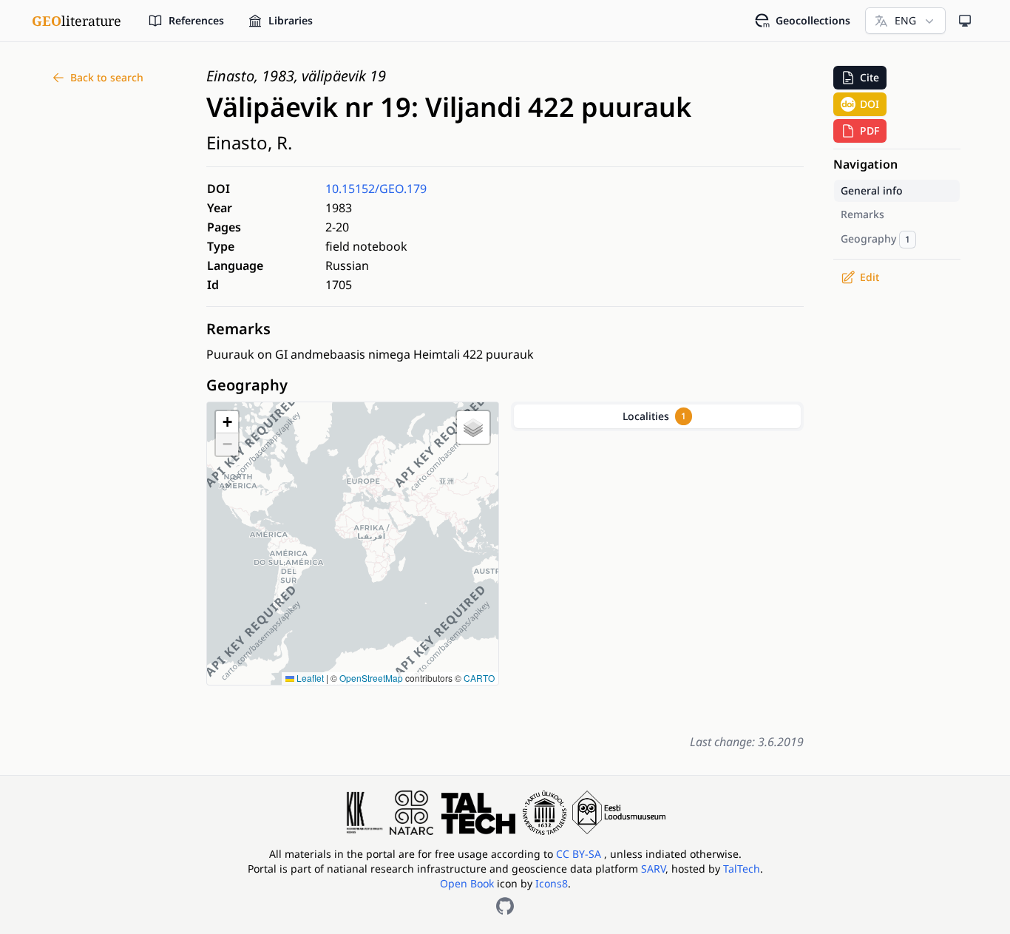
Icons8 (551, 883)
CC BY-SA (580, 854)
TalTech (741, 869)
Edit (869, 277)
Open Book (467, 883)
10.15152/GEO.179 (376, 188)
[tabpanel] (657, 579)
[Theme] (965, 20)
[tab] (657, 416)
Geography (247, 385)
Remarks (238, 329)
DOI (869, 104)
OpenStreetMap (371, 677)
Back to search (106, 77)
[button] (227, 422)
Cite (869, 77)
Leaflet (309, 677)
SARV (653, 869)
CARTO (479, 677)
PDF (869, 130)
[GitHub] (505, 906)
